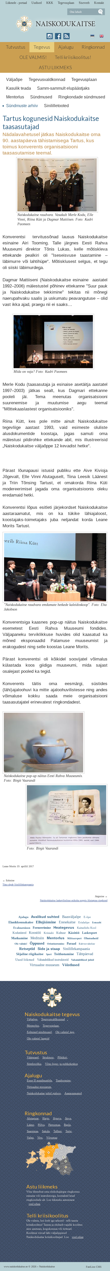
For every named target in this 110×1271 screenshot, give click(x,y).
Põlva (41, 1124)
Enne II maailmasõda (39, 1080)
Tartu (68, 1131)
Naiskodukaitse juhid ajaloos (44, 1093)
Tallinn (57, 1131)
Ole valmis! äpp (65, 1032)
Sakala (46, 1131)
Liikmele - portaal (16, 2)
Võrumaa (51, 1137)
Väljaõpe (14, 79)
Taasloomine (63, 1080)
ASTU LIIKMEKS (55, 67)
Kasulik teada (18, 88)
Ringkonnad (93, 47)
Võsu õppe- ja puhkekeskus (61, 1063)
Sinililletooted (56, 106)
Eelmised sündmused (39, 1032)
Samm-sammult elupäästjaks (63, 88)
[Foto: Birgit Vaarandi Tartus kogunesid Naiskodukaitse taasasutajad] (66, 841)
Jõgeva (57, 1118)
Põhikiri (62, 1057)
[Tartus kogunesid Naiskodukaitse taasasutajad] (55, 24)
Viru (39, 1137)
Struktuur (48, 1057)
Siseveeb (84, 2)
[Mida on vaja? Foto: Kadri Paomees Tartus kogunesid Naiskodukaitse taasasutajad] (53, 365)
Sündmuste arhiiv (22, 106)
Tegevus (42, 47)
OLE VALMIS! (33, 57)
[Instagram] (50, 36)
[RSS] (66, 36)
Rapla (67, 1124)
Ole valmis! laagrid (38, 1038)
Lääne (30, 1124)
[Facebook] (58, 36)
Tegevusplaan (66, 2)
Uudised (36, 2)
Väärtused (33, 1057)
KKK (49, 2)
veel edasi (34, 1203)
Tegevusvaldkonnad (47, 79)
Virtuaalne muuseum (39, 1086)
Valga (30, 1137)
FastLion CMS (94, 1266)
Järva (68, 1118)
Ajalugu (65, 47)
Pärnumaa (54, 1124)
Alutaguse (33, 1118)
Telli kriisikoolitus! (73, 57)
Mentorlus (15, 97)
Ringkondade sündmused (81, 97)
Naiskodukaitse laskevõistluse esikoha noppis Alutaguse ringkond (73, 900)
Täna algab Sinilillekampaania (18, 884)
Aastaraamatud (73, 1093)
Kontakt (99, 2)
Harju (45, 1118)
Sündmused (41, 97)
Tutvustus (15, 47)
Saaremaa (32, 1131)
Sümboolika (34, 1063)
